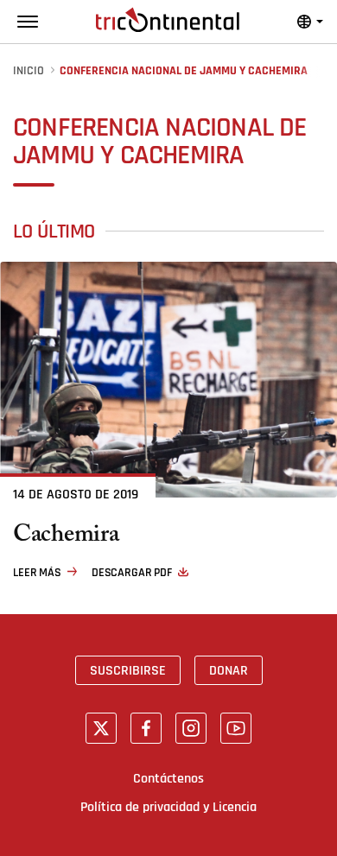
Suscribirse (128, 670)
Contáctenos (168, 778)
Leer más (37, 573)
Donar (228, 670)
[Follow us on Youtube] (235, 728)
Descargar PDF (132, 573)
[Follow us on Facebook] (146, 728)
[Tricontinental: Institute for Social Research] (167, 20)
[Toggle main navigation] (27, 21)
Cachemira (65, 537)
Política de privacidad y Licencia (168, 806)
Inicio (28, 71)
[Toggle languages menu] (310, 21)
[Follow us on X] (101, 728)
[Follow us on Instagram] (191, 728)
